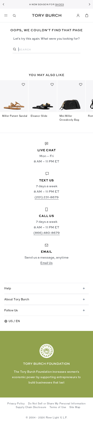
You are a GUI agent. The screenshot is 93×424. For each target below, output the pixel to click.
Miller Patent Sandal (14, 115)
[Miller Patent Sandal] (14, 96)
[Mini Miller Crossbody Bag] (71, 96)
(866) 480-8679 (47, 232)
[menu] (7, 15)
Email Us (46, 263)
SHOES (59, 4)
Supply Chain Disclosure (31, 407)
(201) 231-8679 (47, 197)
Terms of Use (58, 407)
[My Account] (78, 15)
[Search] (14, 15)
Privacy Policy (16, 403)
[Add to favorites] (23, 84)
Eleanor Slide (39, 115)
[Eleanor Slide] (43, 96)
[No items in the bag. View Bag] (86, 15)
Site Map (74, 407)
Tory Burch (46, 15)
